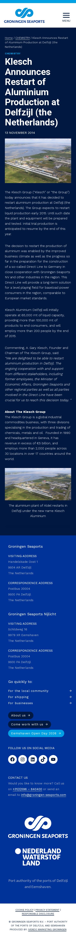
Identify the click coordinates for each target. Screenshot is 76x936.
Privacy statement (47, 909)
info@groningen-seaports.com (43, 795)
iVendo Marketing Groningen (47, 929)
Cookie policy (24, 909)
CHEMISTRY (13, 53)
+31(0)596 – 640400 (27, 789)
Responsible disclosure (38, 913)
